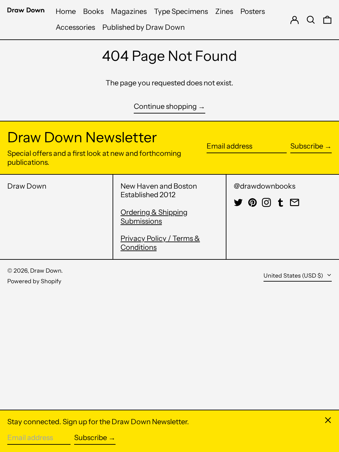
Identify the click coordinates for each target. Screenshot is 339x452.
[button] (310, 20)
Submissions (141, 221)
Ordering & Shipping (154, 212)
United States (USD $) (294, 275)
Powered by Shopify (34, 281)
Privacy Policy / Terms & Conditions (160, 242)
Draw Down (26, 186)
